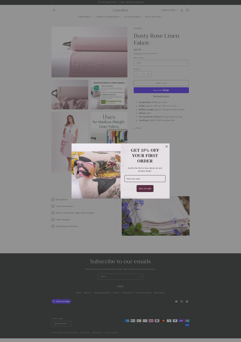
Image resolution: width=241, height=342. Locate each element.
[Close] (167, 146)
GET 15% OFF (145, 188)
